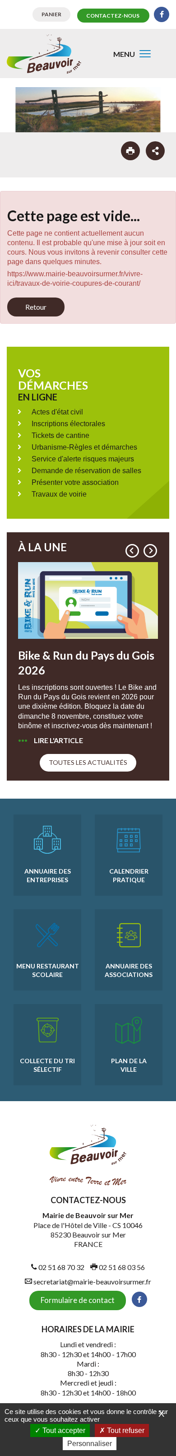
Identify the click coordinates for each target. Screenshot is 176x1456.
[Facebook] (161, 14)
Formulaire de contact (78, 1300)
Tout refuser (124, 1430)
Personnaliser (89, 1443)
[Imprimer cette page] (130, 150)
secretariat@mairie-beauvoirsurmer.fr (91, 1281)
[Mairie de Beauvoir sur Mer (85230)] (44, 53)
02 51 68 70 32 (60, 1267)
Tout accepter (63, 1430)
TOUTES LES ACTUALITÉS (88, 762)
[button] (132, 550)
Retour (35, 306)
